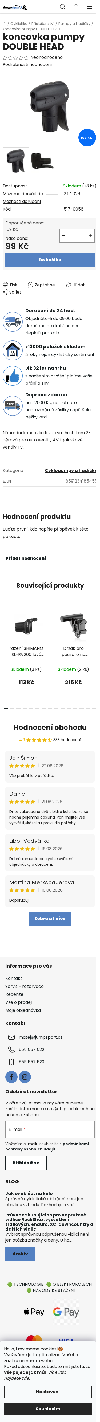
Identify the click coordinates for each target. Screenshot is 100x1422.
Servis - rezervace (24, 986)
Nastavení (48, 1392)
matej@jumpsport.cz (41, 1037)
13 (88, 708)
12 (81, 708)
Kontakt (13, 978)
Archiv (20, 1254)
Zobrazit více (50, 918)
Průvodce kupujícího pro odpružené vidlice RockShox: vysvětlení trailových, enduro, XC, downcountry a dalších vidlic (49, 1222)
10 (69, 708)
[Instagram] (25, 1077)
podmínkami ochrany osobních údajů (47, 1146)
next (94, 629)
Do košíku (50, 260)
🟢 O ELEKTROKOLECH (69, 1284)
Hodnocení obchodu (50, 727)
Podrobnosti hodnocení (27, 65)
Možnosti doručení (22, 201)
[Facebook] (11, 1077)
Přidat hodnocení (26, 558)
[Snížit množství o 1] (64, 235)
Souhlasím (48, 1409)
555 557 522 (31, 1050)
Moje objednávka (23, 1010)
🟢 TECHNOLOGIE (25, 1284)
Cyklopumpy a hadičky (71, 470)
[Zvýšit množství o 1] (90, 235)
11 (75, 708)
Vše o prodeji (18, 1002)
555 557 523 (31, 1062)
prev (5, 629)
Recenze (14, 994)
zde (25, 1378)
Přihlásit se (26, 1163)
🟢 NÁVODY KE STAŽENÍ (50, 1290)
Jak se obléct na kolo (29, 1193)
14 (94, 708)
